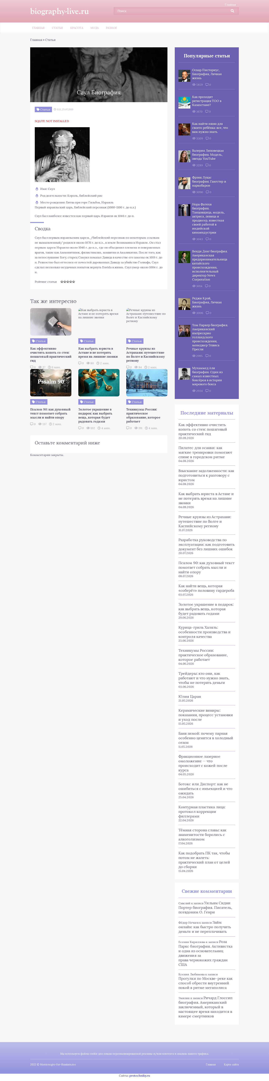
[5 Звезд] (73, 281)
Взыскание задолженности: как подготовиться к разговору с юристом (206, 475)
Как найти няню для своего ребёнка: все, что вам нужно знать (210, 128)
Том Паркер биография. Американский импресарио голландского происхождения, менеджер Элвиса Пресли (210, 337)
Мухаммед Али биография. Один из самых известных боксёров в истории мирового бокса (207, 376)
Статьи (57, 28)
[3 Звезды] (67, 281)
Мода (94, 28)
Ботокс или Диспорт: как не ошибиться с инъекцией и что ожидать (205, 788)
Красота (76, 28)
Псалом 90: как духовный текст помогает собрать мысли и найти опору (206, 567)
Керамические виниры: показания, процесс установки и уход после (205, 715)
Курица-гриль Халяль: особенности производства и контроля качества (204, 632)
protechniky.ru (139, 1075)
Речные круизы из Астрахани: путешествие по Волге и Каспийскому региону (204, 521)
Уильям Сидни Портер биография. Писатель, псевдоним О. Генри (205, 907)
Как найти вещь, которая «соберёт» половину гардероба (206, 588)
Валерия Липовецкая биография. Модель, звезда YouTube (208, 155)
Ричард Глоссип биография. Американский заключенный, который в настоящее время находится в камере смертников (205, 1006)
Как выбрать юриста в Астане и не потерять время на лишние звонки (206, 498)
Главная (230, 4)
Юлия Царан (189, 696)
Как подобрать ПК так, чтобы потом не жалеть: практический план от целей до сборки (204, 860)
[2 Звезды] (64, 281)
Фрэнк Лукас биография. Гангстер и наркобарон (209, 181)
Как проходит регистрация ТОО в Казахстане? (206, 101)
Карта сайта (231, 1064)
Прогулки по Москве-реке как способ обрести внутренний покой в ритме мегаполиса (205, 983)
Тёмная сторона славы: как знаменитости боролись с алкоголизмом (202, 834)
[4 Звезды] (70, 281)
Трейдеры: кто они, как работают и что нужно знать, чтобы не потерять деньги (203, 678)
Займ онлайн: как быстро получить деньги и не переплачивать (204, 927)
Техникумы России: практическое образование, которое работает (203, 655)
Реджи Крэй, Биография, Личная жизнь (207, 302)
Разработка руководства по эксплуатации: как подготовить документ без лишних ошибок (206, 544)
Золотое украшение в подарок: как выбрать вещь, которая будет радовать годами (206, 609)
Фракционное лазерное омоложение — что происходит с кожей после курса (202, 763)
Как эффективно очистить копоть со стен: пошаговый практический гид (202, 429)
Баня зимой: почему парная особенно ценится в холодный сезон (205, 738)
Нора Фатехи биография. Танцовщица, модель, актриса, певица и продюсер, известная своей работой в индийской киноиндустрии (208, 218)
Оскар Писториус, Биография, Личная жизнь (207, 74)
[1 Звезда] (61, 281)
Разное (111, 28)
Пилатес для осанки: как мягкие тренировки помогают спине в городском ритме (205, 452)
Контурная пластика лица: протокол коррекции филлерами (201, 811)
